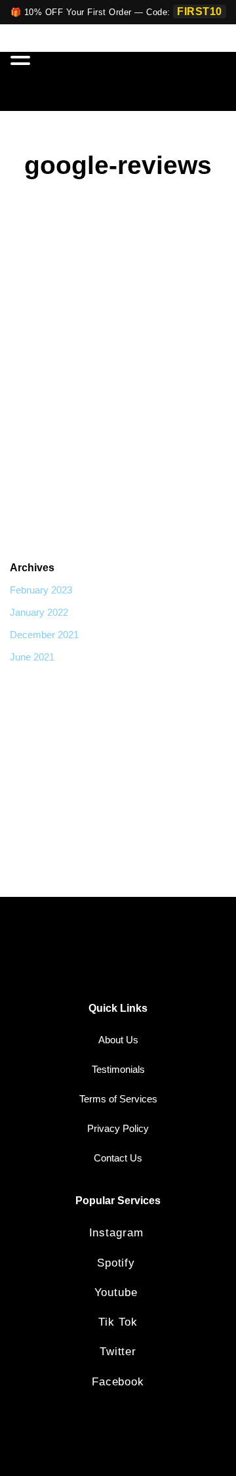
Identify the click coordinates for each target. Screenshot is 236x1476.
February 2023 (41, 590)
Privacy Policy (118, 1128)
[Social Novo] (184, 81)
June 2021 (32, 656)
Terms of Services (118, 1098)
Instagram (118, 1232)
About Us (118, 1039)
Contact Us (118, 1157)
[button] (22, 58)
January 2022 (39, 612)
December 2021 (44, 634)
